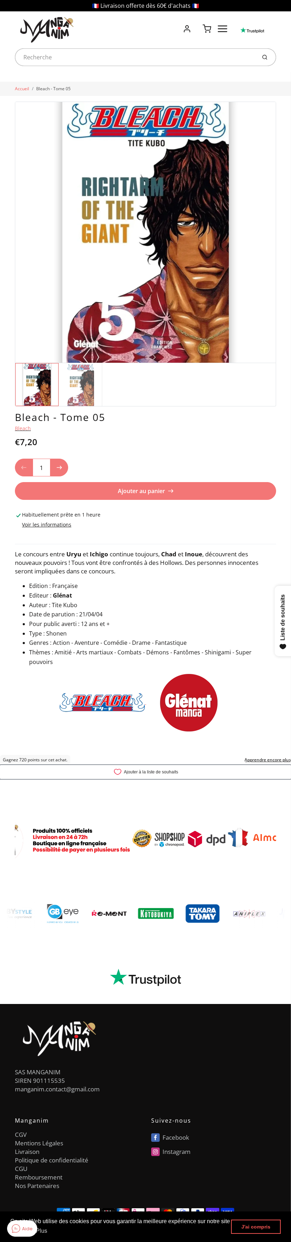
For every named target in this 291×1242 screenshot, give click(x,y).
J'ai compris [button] (255, 1227)
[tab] (19, 539)
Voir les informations (46, 524)
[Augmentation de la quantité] (59, 467)
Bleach (23, 428)
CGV (21, 1134)
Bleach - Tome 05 (53, 89)
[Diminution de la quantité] (24, 467)
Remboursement (38, 1177)
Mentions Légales (39, 1143)
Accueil (22, 89)
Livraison (27, 1152)
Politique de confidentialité (51, 1160)
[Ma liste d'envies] (197, 25)
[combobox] (135, 57)
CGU (21, 1169)
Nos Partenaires (37, 1186)
